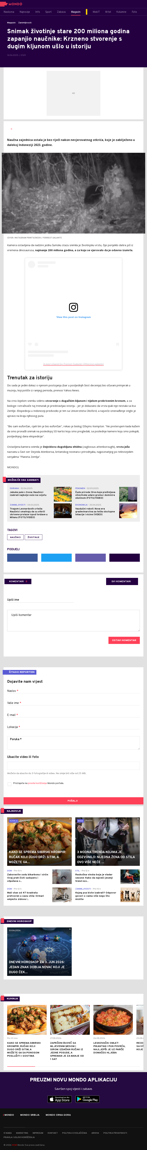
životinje (33, 537)
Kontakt (53, 1133)
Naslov (12, 691)
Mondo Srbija (29, 1115)
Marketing (22, 1133)
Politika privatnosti (115, 1133)
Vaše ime (14, 703)
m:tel (14, 1144)
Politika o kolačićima (74, 1133)
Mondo (9, 1115)
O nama (8, 1133)
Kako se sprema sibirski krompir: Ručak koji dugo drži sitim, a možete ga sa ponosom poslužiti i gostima (24, 1050)
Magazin (11, 22)
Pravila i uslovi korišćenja (19, 1137)
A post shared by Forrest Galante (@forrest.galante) (73, 364)
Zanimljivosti (25, 22)
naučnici (15, 537)
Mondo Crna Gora (58, 1115)
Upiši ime (13, 600)
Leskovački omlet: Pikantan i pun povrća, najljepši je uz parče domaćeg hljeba (109, 1048)
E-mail (12, 715)
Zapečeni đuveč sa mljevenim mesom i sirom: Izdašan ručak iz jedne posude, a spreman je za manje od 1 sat (67, 1051)
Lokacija (13, 727)
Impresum (38, 1133)
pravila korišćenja (37, 783)
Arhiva (95, 1133)
